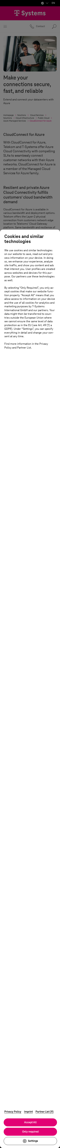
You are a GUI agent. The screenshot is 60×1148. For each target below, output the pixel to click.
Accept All (30, 1122)
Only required (30, 1131)
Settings (33, 1141)
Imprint (28, 1111)
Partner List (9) (45, 1111)
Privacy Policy (12, 1111)
